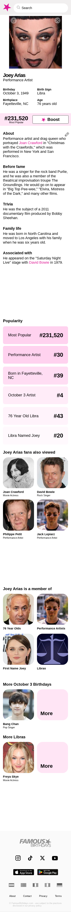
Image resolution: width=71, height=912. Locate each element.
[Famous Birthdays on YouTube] (53, 858)
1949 (25, 93)
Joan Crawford (30, 143)
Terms (58, 896)
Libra (41, 93)
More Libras (14, 737)
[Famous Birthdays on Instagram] (16, 858)
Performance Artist (18, 80)
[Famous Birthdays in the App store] (23, 872)
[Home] (35, 842)
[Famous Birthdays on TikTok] (28, 858)
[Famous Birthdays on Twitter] (40, 858)
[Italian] (47, 885)
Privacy (43, 896)
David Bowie (39, 262)
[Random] (57, 20)
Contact (27, 896)
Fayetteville (12, 104)
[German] (59, 885)
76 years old (47, 104)
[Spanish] (11, 885)
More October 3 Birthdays (27, 684)
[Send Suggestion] (67, 135)
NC (25, 104)
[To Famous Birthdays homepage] (7, 7)
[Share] (14, 20)
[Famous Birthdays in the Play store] (47, 872)
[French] (35, 885)
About (12, 896)
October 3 (11, 93)
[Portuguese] (23, 885)
